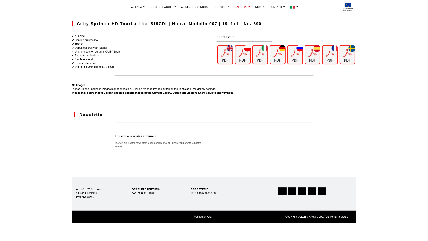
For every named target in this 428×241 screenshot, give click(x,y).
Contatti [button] (276, 7)
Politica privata (202, 216)
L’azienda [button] (136, 7)
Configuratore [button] (162, 7)
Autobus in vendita (194, 7)
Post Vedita (221, 7)
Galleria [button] (240, 7)
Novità (259, 7)
